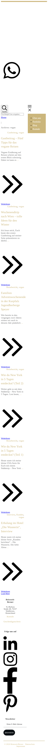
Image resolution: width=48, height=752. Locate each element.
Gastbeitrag (12, 132)
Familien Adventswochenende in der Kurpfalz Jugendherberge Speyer (13, 301)
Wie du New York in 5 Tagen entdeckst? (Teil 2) (12, 379)
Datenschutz (30, 744)
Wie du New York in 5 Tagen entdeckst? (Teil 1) (12, 450)
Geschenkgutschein (12, 621)
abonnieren (9, 733)
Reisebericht (11, 287)
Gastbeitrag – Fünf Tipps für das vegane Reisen (12, 142)
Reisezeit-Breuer (17, 744)
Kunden (19, 514)
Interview (11, 514)
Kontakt (10, 616)
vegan (21, 132)
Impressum (20, 746)
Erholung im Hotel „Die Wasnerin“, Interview (12, 527)
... (18, 160)
